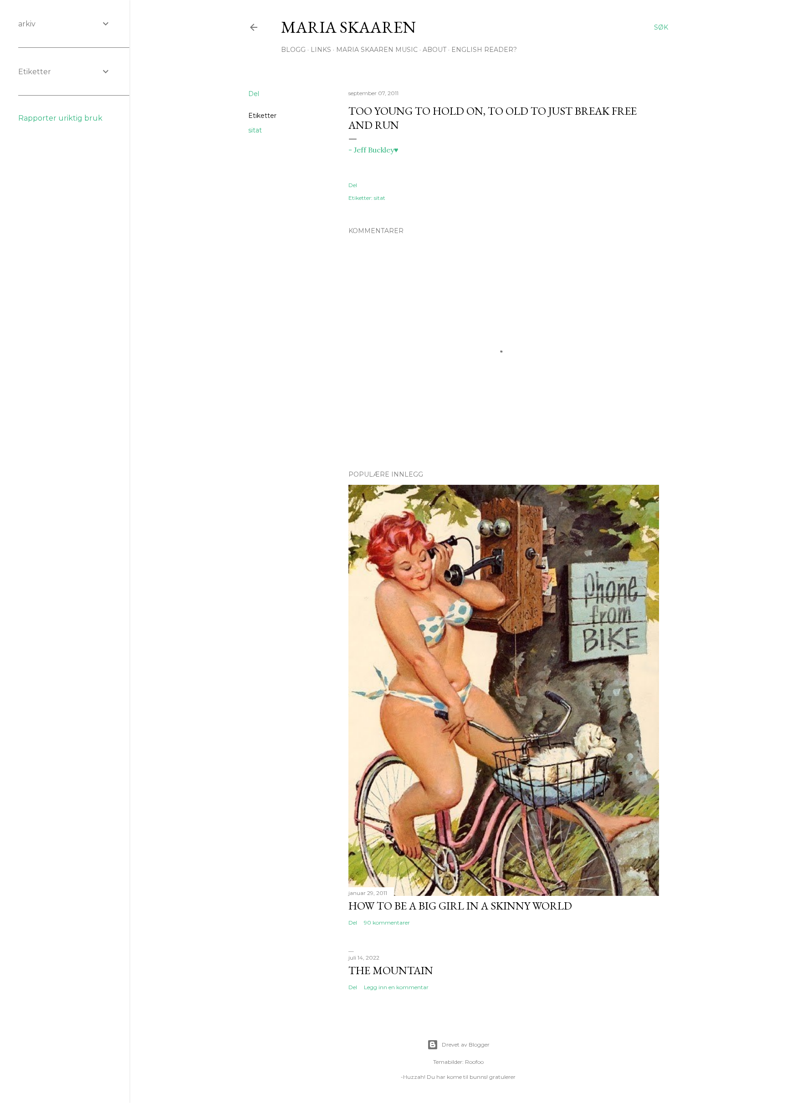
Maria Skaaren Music (377, 50)
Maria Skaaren (348, 27)
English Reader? (484, 50)
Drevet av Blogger (466, 1044)
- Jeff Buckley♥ (373, 149)
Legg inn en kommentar (396, 987)
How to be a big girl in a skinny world (460, 906)
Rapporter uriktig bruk (60, 118)
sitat (255, 130)
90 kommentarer (387, 922)
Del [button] (253, 94)
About (434, 50)
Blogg (293, 50)
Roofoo (474, 1061)
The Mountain (390, 970)
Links (321, 50)
